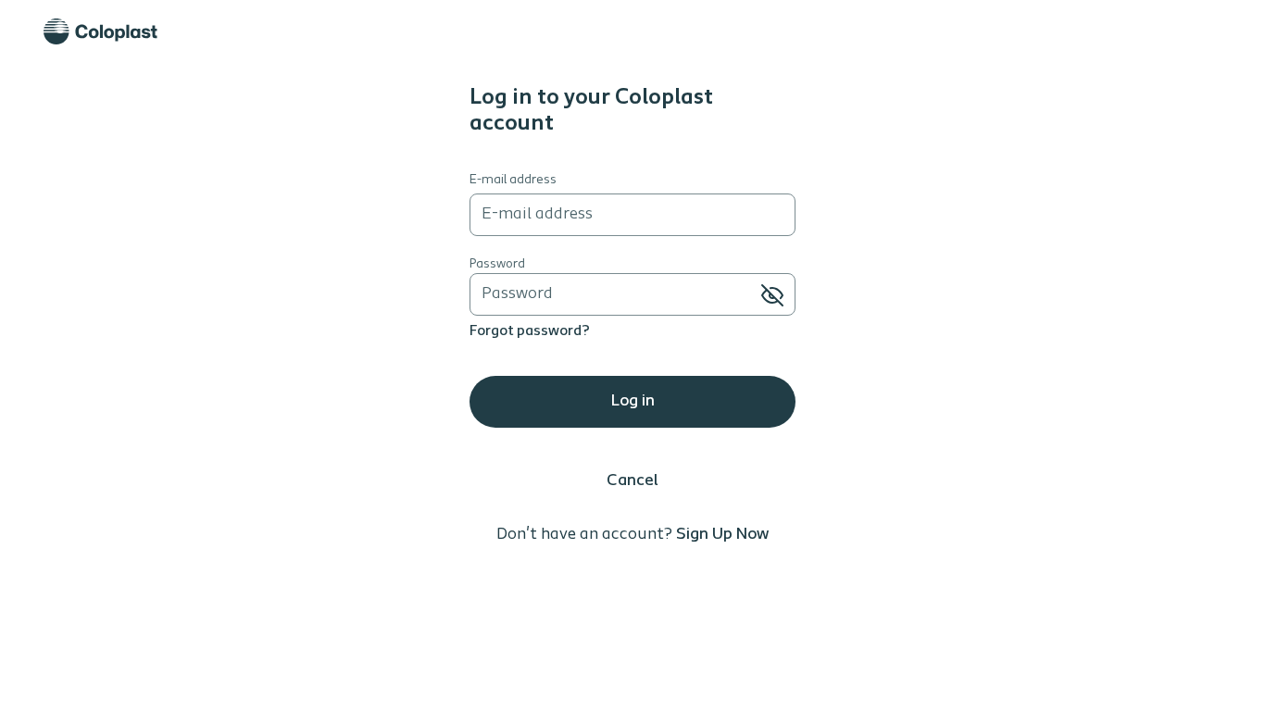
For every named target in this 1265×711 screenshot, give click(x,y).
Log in (633, 401)
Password (497, 264)
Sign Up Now (722, 535)
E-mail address (513, 180)
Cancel (632, 481)
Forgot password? (530, 331)
